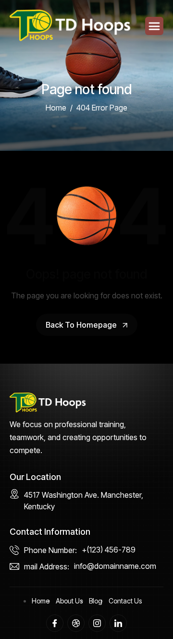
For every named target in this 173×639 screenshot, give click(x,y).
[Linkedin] (118, 623)
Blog (95, 601)
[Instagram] (97, 623)
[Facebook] (54, 623)
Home (40, 601)
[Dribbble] (76, 623)
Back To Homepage (82, 325)
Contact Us (125, 601)
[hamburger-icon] (154, 26)
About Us (69, 601)
